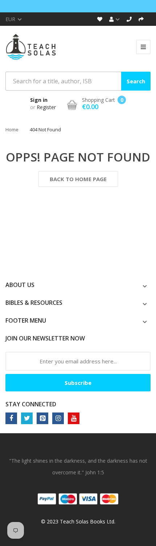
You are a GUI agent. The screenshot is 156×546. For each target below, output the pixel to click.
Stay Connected (30, 404)
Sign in (39, 99)
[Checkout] (141, 19)
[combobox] (78, 81)
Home (12, 129)
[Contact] (129, 19)
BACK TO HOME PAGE (78, 179)
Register (46, 107)
